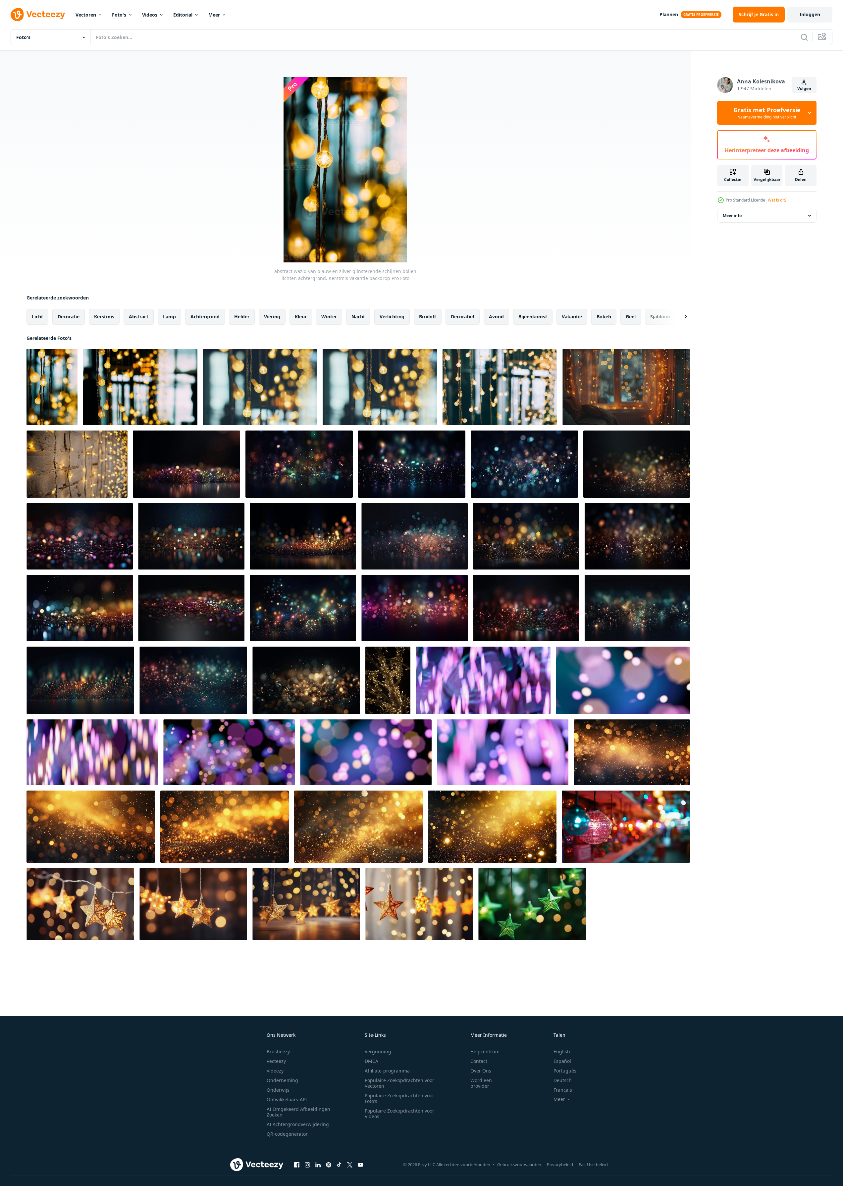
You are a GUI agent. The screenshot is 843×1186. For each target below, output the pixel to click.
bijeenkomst (532, 316)
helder (241, 316)
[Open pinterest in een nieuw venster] (328, 1164)
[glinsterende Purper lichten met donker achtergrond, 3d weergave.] (483, 680)
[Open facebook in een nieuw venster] (296, 1164)
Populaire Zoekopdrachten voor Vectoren (399, 1083)
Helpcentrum (485, 1051)
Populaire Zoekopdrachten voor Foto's (399, 1098)
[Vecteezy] (38, 14)
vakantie (572, 316)
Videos (149, 15)
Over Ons (480, 1071)
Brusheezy (278, 1051)
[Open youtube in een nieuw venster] (360, 1164)
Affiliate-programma (387, 1071)
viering (272, 316)
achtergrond (205, 316)
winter (329, 316)
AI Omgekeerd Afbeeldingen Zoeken (298, 1112)
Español (562, 1061)
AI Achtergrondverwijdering (298, 1124)
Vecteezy (276, 1061)
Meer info (732, 215)
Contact (478, 1061)
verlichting (392, 316)
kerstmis (104, 316)
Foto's (119, 15)
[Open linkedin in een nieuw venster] (318, 1164)
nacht (358, 316)
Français (562, 1090)
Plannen (668, 14)
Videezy (275, 1071)
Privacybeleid (560, 1164)
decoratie (68, 316)
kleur (301, 316)
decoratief (462, 316)
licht (37, 316)
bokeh (604, 316)
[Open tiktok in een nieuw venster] (339, 1164)
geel (631, 316)
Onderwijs (278, 1090)
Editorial (182, 15)
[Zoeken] (804, 37)
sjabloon (660, 316)
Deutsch (562, 1080)
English (561, 1051)
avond (496, 316)
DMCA (371, 1061)
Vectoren (86, 15)
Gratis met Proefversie (767, 113)
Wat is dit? (777, 200)
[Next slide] (680, 317)
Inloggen (810, 14)
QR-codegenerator (287, 1134)
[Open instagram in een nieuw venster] (307, 1164)
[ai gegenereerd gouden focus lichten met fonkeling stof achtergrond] (632, 752)
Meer (214, 15)
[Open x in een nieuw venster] (349, 1164)
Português (564, 1071)
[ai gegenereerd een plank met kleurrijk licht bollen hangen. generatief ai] (626, 827)
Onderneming (282, 1080)
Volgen (804, 88)
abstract (138, 316)
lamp (169, 316)
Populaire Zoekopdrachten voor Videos (399, 1113)
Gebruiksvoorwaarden (519, 1164)
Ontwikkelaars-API (287, 1099)
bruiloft (427, 316)
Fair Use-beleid (593, 1164)
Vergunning (378, 1051)
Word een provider (481, 1083)
